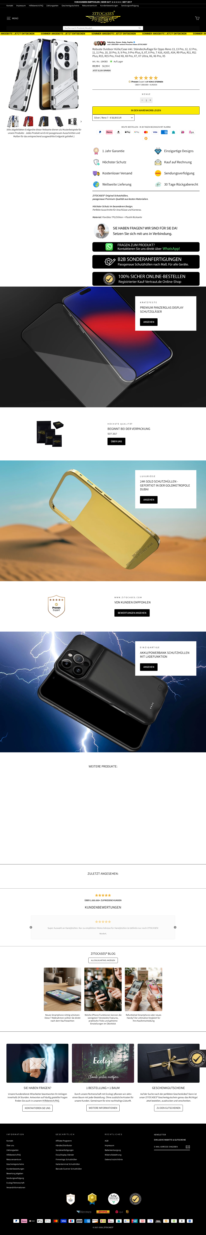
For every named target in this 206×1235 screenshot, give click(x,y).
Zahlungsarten (52, 5)
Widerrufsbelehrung (113, 1154)
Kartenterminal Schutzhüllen (68, 1164)
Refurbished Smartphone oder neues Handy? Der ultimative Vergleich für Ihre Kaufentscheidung (143, 1017)
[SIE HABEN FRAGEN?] (37, 1063)
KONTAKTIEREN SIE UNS (37, 1108)
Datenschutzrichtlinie (114, 1159)
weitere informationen (103, 1108)
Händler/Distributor (64, 1145)
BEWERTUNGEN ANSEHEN (132, 613)
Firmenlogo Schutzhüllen (66, 1159)
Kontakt (9, 5)
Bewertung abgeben (14, 1173)
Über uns (116, 441)
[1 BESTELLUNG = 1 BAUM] (103, 1063)
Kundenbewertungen (109, 5)
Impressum (21, 5)
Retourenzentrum (89, 5)
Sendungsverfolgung (130, 5)
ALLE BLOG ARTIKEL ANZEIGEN (103, 960)
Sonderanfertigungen (65, 1150)
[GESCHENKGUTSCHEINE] (169, 1063)
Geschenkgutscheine (70, 5)
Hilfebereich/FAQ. (51, 1100)
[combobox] (103, 28)
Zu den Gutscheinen (168, 1108)
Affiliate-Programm (64, 1140)
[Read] (49, 433)
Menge (146, 94)
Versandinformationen (15, 1187)
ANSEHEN (148, 322)
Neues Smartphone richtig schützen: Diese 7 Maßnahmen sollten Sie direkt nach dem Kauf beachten (62, 1017)
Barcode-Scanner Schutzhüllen (69, 1168)
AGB (106, 1140)
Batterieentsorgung (113, 1150)
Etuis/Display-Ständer (65, 1154)
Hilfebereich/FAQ (36, 5)
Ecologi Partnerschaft (15, 1182)
